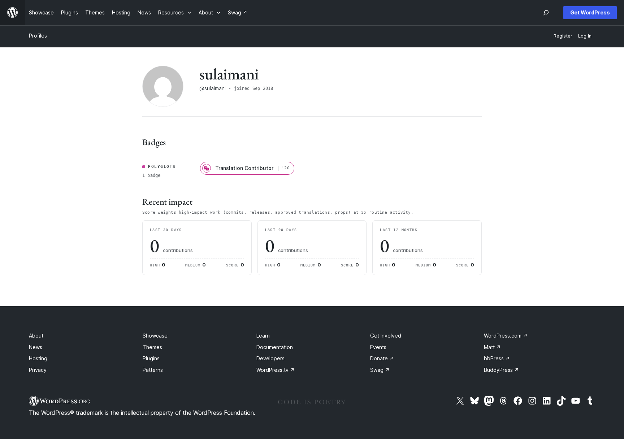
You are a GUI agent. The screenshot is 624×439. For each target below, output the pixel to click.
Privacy (38, 370)
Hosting (38, 358)
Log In (585, 36)
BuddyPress (501, 370)
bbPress (497, 358)
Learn (263, 335)
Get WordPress (590, 12)
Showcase (155, 335)
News (35, 347)
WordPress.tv (275, 370)
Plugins (151, 358)
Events (378, 347)
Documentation (274, 347)
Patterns (153, 370)
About (36, 335)
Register (563, 36)
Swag (380, 370)
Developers (270, 358)
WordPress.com (506, 335)
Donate (382, 358)
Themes (152, 347)
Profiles (38, 35)
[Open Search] (546, 12)
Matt (492, 347)
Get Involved (385, 335)
